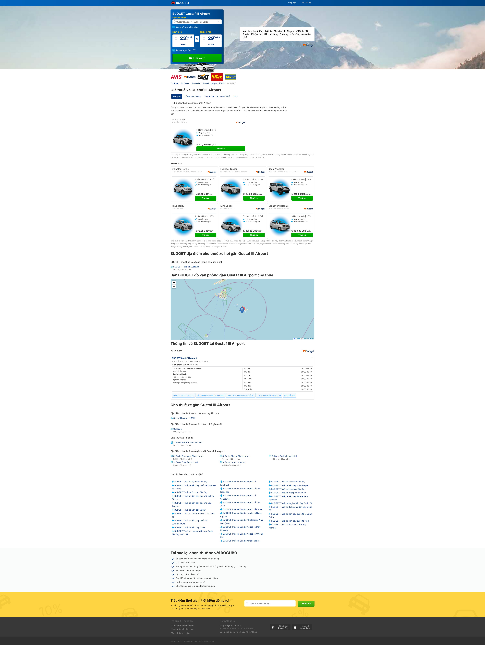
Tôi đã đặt (307, 3)
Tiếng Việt (292, 3)
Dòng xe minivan (193, 96)
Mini (236, 96)
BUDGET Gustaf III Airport (184, 358)
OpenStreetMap (308, 339)
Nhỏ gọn (177, 96)
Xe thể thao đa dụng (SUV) (217, 96)
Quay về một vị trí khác (187, 27)
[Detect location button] (219, 21)
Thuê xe (221, 148)
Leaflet (297, 339)
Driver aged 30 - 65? (186, 50)
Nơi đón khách (179, 18)
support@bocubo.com (230, 625)
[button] (242, 310)
